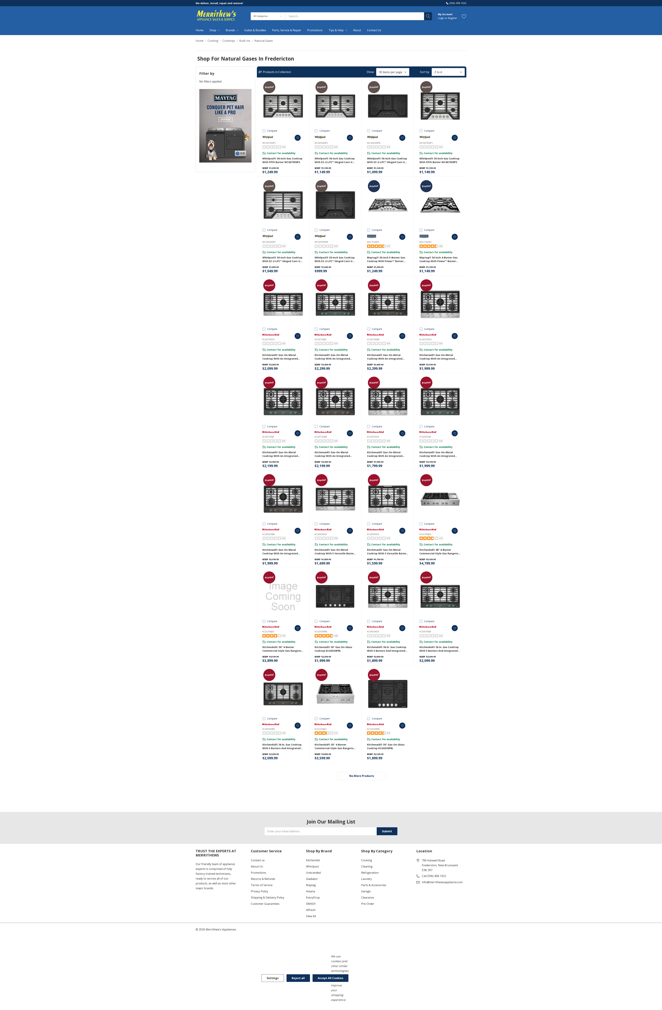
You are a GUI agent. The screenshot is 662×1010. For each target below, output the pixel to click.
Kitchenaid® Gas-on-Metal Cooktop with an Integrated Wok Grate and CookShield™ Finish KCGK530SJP (437, 454)
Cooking (366, 860)
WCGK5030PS (268, 242)
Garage (366, 891)
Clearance (367, 897)
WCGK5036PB (373, 142)
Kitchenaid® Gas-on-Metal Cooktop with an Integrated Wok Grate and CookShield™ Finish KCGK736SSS (280, 356)
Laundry (366, 879)
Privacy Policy (259, 891)
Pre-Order (367, 904)
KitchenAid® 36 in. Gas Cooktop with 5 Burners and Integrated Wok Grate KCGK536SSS (386, 649)
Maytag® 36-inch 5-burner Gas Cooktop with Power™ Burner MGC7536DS (386, 259)
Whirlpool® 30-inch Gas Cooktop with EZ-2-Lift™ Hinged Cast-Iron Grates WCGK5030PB (335, 259)
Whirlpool (312, 866)
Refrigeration (370, 873)
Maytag (311, 885)
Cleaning (367, 866)
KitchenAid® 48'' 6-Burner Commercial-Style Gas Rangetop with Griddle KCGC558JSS (439, 551)
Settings (273, 978)
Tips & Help (336, 30)
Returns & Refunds (263, 879)
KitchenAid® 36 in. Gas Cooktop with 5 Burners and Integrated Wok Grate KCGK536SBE (282, 746)
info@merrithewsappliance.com (442, 882)
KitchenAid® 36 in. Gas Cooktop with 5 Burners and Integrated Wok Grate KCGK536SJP (439, 649)
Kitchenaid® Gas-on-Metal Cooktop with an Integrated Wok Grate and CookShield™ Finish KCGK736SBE (384, 356)
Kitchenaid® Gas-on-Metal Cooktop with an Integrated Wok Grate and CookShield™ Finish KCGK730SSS (437, 356)
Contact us (258, 860)
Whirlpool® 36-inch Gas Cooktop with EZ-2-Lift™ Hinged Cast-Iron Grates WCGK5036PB (387, 160)
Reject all (298, 978)
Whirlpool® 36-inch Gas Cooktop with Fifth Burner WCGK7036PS (282, 160)
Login (441, 18)
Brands (230, 30)
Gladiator (312, 879)
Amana (310, 891)
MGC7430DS (425, 242)
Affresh (310, 910)
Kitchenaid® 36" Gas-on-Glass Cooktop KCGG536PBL (333, 648)
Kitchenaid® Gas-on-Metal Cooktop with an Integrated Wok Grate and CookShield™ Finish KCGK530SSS (384, 454)
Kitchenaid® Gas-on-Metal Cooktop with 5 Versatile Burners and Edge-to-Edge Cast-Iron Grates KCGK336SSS (335, 551)
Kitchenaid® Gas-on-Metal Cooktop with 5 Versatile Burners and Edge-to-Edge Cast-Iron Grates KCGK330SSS (387, 551)
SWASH (310, 904)
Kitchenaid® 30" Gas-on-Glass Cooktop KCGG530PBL (386, 746)
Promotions (258, 873)
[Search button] (428, 16)
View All (311, 916)
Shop (212, 30)
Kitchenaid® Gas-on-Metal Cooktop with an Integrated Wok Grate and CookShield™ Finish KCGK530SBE (280, 551)
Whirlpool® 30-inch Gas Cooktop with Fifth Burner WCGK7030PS (439, 160)
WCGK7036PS (268, 142)
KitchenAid (313, 860)
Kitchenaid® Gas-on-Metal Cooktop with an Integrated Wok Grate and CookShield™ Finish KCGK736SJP (332, 356)
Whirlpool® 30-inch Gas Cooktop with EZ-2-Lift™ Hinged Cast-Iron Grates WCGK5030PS (282, 259)
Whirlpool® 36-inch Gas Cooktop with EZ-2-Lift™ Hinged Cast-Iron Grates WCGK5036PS (335, 160)
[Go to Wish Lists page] (464, 16)
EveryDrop (313, 897)
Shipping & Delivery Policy (267, 897)
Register (452, 18)
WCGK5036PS (321, 142)
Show (370, 72)
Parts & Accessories (373, 885)
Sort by (424, 72)
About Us (257, 866)
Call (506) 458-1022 (434, 876)
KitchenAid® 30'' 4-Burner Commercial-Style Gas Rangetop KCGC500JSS (335, 746)
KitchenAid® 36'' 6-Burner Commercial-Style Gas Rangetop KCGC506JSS (282, 649)
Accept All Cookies (330, 978)
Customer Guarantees (265, 904)
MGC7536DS (373, 242)
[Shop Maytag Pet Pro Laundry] (225, 126)
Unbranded (313, 873)
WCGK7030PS (426, 142)
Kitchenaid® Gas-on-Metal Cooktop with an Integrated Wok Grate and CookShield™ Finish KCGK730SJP (280, 454)
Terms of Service (262, 885)
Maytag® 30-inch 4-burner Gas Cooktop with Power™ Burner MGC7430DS (438, 259)
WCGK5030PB (321, 242)
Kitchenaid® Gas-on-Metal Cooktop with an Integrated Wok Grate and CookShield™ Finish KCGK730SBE (332, 454)
